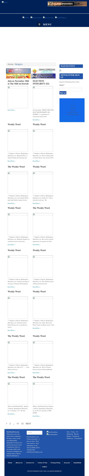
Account (67, 463)
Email (62, 85)
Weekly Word (14, 124)
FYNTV (44, 467)
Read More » (11, 110)
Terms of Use (42, 463)
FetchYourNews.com (33, 437)
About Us (19, 463)
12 (22, 424)
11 (18, 424)
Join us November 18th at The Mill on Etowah (18, 82)
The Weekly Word (16, 166)
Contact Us (30, 463)
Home (10, 64)
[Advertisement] (44, 43)
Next (28, 424)
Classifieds (77, 463)
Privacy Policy (55, 463)
